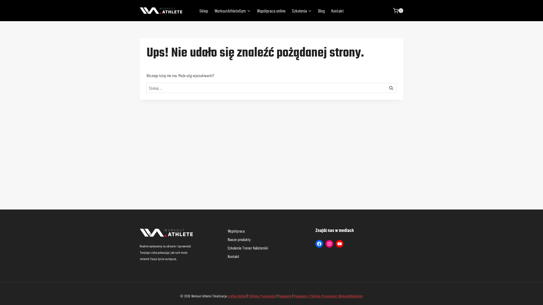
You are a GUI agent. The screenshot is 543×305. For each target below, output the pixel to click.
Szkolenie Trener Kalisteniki (248, 247)
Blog (321, 10)
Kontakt (337, 10)
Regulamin (285, 296)
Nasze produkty (239, 239)
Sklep (203, 10)
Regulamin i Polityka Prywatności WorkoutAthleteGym (328, 296)
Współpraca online (271, 10)
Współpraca (236, 230)
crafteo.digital (237, 296)
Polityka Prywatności (262, 296)
